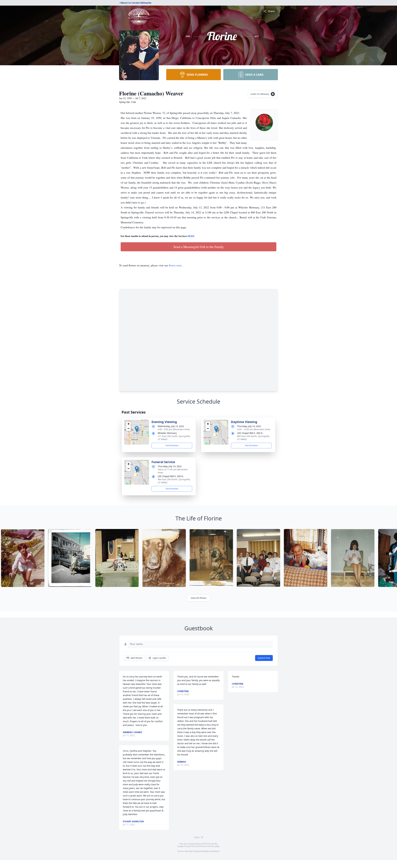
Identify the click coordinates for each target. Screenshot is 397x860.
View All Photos (198, 597)
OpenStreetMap (202, 851)
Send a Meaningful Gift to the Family (198, 246)
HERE (191, 236)
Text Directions (171, 445)
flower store (175, 265)
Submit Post (264, 657)
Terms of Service (207, 846)
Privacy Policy (190, 846)
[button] (137, 429)
